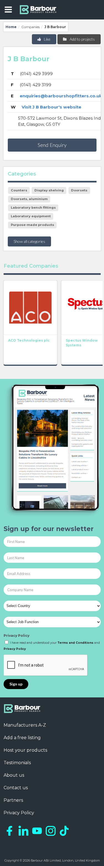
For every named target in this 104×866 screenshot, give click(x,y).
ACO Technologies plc (29, 340)
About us (14, 775)
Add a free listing (22, 737)
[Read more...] (30, 307)
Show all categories (29, 241)
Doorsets (79, 190)
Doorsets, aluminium (29, 199)
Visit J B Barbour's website (51, 107)
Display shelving (49, 190)
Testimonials (17, 762)
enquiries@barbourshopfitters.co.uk (61, 95)
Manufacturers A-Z (25, 725)
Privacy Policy (16, 635)
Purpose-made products (32, 225)
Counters (19, 190)
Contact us (16, 787)
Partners (13, 800)
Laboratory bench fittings (33, 207)
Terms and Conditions (75, 643)
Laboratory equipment (31, 216)
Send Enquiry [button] (52, 145)
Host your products (25, 750)
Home (11, 27)
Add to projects (82, 39)
